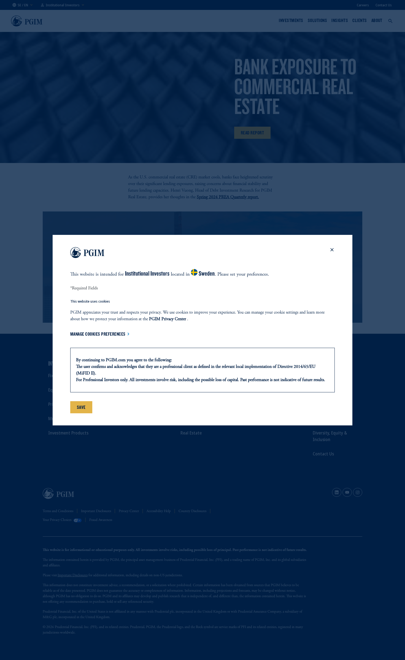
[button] (332, 253)
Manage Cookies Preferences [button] (98, 334)
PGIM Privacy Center (167, 319)
